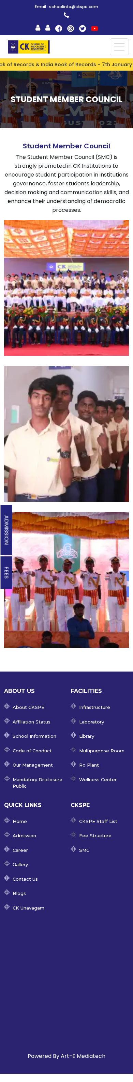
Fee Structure (95, 835)
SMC (84, 850)
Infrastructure (94, 707)
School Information (34, 736)
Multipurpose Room (101, 750)
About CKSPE (28, 707)
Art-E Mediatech (83, 1056)
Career (20, 850)
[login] (66, 15)
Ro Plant (89, 765)
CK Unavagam (28, 908)
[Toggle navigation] (119, 46)
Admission (7, 530)
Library (86, 736)
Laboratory (91, 722)
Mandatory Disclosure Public (37, 783)
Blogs (19, 893)
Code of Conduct (32, 750)
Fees (7, 572)
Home (20, 821)
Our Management (33, 765)
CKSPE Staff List (98, 821)
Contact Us (25, 879)
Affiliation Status (31, 722)
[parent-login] (37, 27)
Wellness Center (98, 779)
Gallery (20, 864)
